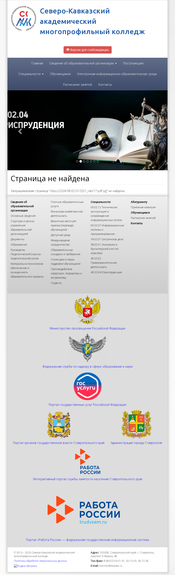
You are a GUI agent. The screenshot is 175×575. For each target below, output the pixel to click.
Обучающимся (60, 74)
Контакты (105, 84)
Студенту (56, 283)
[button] (19, 130)
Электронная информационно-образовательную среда (117, 74)
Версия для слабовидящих (89, 50)
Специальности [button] (30, 74)
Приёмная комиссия (143, 207)
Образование (19, 244)
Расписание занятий (77, 84)
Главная (37, 63)
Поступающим (133, 63)
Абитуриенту (139, 202)
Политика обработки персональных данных (40, 561)
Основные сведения (23, 216)
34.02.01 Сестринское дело (107, 239)
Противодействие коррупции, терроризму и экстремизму (66, 273)
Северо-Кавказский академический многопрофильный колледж (92, 21)
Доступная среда (60, 235)
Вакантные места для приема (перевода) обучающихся (63, 225)
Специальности (101, 202)
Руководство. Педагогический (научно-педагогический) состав (26, 254)
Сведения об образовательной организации (22, 206)
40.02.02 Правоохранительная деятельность (104, 263)
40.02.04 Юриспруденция (106, 272)
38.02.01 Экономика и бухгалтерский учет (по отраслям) (104, 249)
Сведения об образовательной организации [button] (82, 63)
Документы (17, 239)
